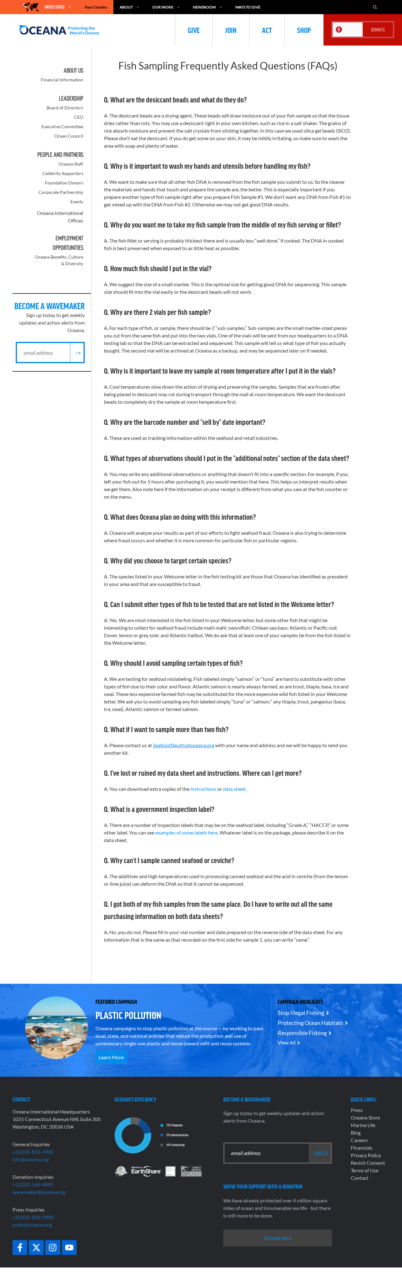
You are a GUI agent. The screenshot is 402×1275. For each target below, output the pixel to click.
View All (287, 1042)
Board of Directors (64, 107)
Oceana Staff (70, 164)
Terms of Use (364, 1170)
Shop (304, 30)
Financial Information (62, 79)
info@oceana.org (31, 1159)
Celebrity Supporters (62, 173)
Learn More (111, 1057)
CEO (78, 117)
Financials (361, 1148)
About (126, 7)
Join (230, 30)
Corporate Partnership (61, 192)
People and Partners (60, 154)
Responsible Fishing (302, 1032)
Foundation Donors (64, 182)
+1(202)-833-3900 (33, 1152)
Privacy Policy (366, 1155)
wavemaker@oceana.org (39, 1192)
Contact (359, 1178)
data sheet (234, 789)
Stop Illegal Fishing (301, 1012)
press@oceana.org (32, 1225)
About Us (73, 70)
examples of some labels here (186, 832)
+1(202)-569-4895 (33, 1184)
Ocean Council (68, 136)
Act (267, 30)
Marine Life (363, 1125)
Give (194, 30)
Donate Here (278, 1238)
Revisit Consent (368, 1163)
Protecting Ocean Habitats (310, 1022)
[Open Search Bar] (375, 7)
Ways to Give (247, 7)
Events (76, 201)
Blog (356, 1132)
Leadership (71, 98)
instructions (203, 789)
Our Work (162, 7)
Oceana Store (365, 1117)
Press (357, 1110)
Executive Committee (62, 126)
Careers (359, 1140)
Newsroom (204, 7)
